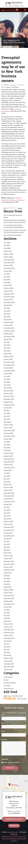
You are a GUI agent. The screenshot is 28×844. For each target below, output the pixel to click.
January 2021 (8, 427)
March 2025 (8, 285)
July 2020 (7, 442)
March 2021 (7, 422)
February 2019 (8, 487)
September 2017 (9, 535)
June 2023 (7, 345)
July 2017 (6, 541)
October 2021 (8, 402)
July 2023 (7, 342)
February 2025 (8, 288)
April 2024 (7, 316)
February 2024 (8, 322)
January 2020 (8, 456)
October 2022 (8, 368)
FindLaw (14, 841)
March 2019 (7, 484)
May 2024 (7, 313)
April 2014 (7, 652)
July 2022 (7, 376)
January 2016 (8, 592)
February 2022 (8, 390)
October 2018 (8, 498)
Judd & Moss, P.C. (14, 85)
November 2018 (9, 496)
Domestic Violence (10, 682)
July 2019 (7, 473)
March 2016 (7, 587)
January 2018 (8, 524)
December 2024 (9, 294)
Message (4, 739)
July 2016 (7, 575)
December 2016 (9, 561)
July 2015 (6, 609)
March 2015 (7, 621)
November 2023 (9, 331)
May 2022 (7, 382)
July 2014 (6, 644)
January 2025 (8, 291)
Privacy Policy (21, 836)
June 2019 (7, 476)
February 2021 (8, 424)
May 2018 (7, 513)
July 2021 (7, 410)
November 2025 (9, 262)
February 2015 (8, 624)
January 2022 (8, 393)
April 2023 (7, 350)
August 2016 (8, 572)
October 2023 (8, 333)
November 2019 (9, 461)
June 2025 (7, 276)
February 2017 (8, 555)
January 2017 (8, 558)
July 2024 (7, 308)
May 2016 (7, 581)
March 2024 (8, 319)
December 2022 (9, 362)
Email (3, 723)
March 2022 (8, 387)
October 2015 (8, 601)
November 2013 (9, 666)
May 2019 (7, 479)
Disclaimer (4, 759)
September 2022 (9, 370)
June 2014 (7, 646)
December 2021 (9, 396)
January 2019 (8, 490)
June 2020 (7, 444)
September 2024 (9, 302)
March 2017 (7, 553)
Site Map (13, 836)
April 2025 (7, 282)
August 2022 (8, 373)
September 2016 (9, 570)
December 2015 (9, 595)
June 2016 (7, 578)
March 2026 (8, 251)
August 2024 (8, 305)
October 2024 (8, 299)
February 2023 (8, 356)
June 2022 (7, 379)
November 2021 (9, 399)
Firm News (14, 87)
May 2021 (7, 416)
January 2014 (8, 661)
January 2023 (8, 359)
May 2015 (7, 615)
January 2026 (8, 257)
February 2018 (8, 521)
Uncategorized (8, 688)
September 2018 (9, 501)
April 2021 (7, 419)
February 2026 (8, 254)
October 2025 (8, 265)
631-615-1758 (9, 10)
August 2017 (8, 538)
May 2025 (7, 279)
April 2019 (7, 481)
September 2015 (9, 604)
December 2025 (9, 259)
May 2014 (7, 649)
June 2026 (7, 242)
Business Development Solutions (13, 838)
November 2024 (9, 296)
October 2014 (8, 635)
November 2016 (9, 564)
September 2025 (9, 268)
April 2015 (7, 618)
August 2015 (8, 607)
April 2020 (7, 450)
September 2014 (9, 638)
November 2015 (9, 598)
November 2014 (9, 632)
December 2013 (9, 663)
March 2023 (8, 353)
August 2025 (8, 271)
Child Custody (8, 677)
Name (3, 715)
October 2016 (8, 567)
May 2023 (7, 348)
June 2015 (7, 612)
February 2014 (8, 658)
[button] (25, 10)
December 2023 (9, 328)
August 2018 (8, 504)
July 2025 (7, 274)
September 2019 (9, 467)
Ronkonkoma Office (14, 819)
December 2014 (9, 629)
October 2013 (8, 669)
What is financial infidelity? (13, 235)
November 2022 (9, 365)
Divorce (8, 87)
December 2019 (9, 459)
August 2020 (8, 439)
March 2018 (7, 518)
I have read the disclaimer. (12, 762)
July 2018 (7, 507)
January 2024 (8, 325)
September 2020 (9, 436)
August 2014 (8, 641)
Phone (3, 731)
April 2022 (7, 385)
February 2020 (8, 453)
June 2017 (7, 544)
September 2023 (9, 336)
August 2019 (8, 470)
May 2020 (7, 447)
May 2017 (7, 547)
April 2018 (7, 516)
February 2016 (8, 590)
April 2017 (7, 550)
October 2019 (8, 464)
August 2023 (8, 339)
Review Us (14, 825)
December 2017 (9, 527)
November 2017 (9, 530)
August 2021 (8, 407)
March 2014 (7, 655)
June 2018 (7, 510)
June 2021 (7, 413)
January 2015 (8, 627)
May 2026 (7, 245)
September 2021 (9, 405)
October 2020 (8, 433)
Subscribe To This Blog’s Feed (13, 696)
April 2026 (7, 248)
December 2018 (9, 493)
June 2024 (7, 311)
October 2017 (8, 533)
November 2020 (9, 430)
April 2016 (7, 584)
